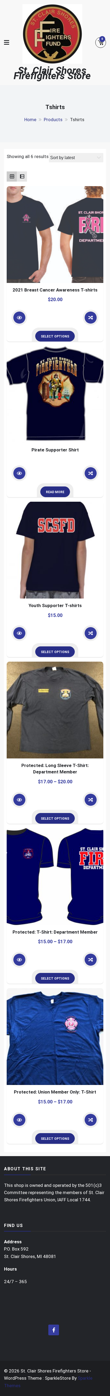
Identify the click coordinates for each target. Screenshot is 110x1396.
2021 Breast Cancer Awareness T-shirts (55, 290)
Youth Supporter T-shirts (55, 605)
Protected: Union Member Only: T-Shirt (55, 1092)
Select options (55, 336)
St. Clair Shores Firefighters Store (52, 73)
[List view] (22, 176)
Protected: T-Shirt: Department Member (55, 932)
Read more (55, 492)
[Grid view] (12, 176)
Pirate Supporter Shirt (55, 449)
